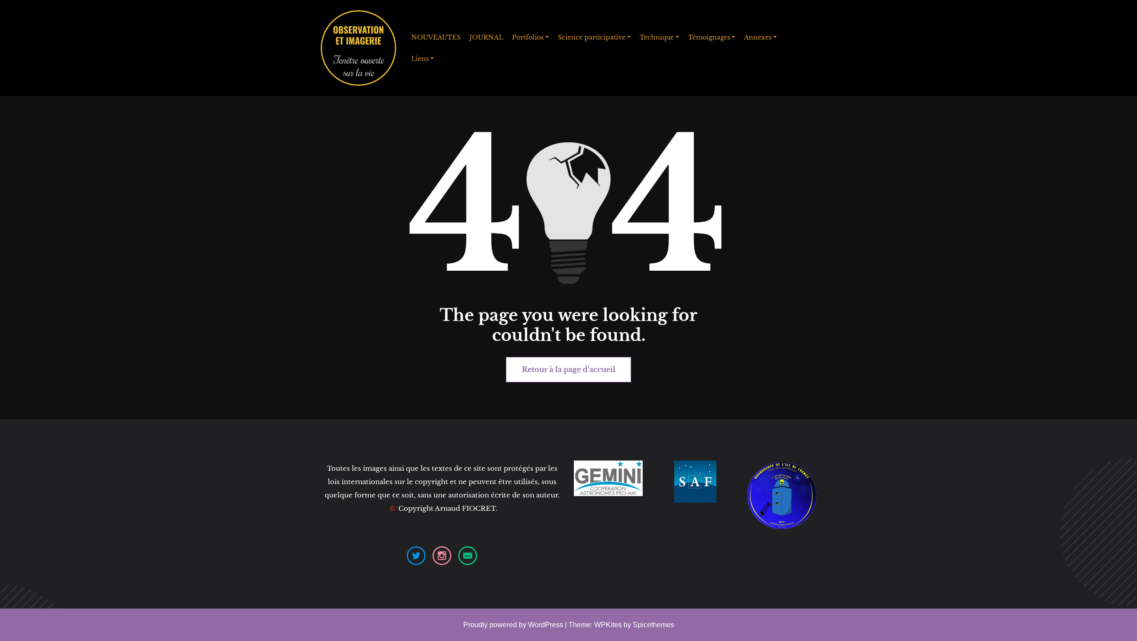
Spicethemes (653, 625)
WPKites (609, 625)
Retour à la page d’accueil (569, 369)
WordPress (545, 625)
